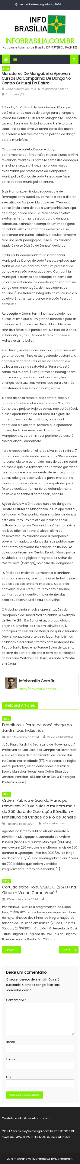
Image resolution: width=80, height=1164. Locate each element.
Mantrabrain (63, 1159)
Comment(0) (15, 94)
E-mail (11, 1059)
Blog (6, 68)
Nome (10, 1042)
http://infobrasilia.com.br (37, 689)
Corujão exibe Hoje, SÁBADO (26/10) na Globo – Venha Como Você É (39, 889)
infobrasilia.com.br (40, 41)
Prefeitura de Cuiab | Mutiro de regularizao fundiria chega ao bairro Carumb (71, 950)
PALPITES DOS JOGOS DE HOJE (48, 1137)
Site (9, 1077)
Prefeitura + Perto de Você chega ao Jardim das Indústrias (37, 727)
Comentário (16, 1000)
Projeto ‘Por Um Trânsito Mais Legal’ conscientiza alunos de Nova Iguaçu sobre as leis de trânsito (14, 950)
